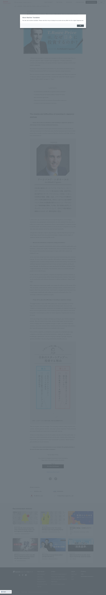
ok (80, 25)
